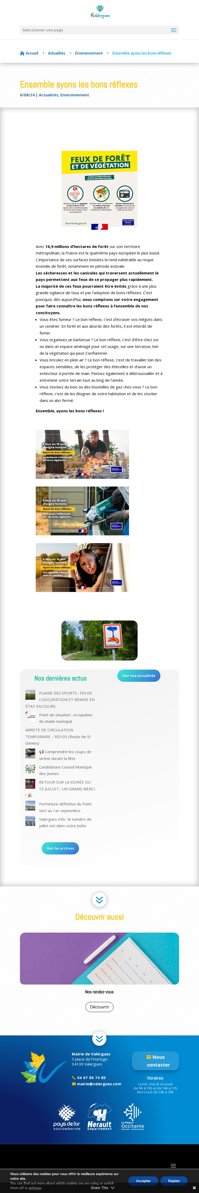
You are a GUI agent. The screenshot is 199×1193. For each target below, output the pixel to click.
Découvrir (99, 1007)
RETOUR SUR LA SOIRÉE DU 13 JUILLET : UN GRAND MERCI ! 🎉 (60, 788)
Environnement (74, 94)
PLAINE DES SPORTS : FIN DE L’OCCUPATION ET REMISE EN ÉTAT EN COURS (60, 699)
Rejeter (174, 1180)
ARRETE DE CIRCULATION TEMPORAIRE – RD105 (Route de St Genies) (58, 736)
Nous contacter (158, 1061)
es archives (60, 848)
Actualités (48, 94)
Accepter (143, 1180)
